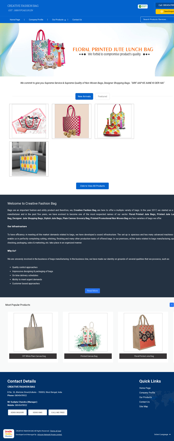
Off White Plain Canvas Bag (34, 356)
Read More (92, 290)
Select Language (161, 434)
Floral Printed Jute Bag (144, 356)
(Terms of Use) (55, 431)
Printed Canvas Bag (89, 356)
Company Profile (36, 20)
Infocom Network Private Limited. (49, 435)
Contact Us (77, 20)
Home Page (15, 20)
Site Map (143, 406)
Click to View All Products (92, 186)
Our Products (57, 20)
